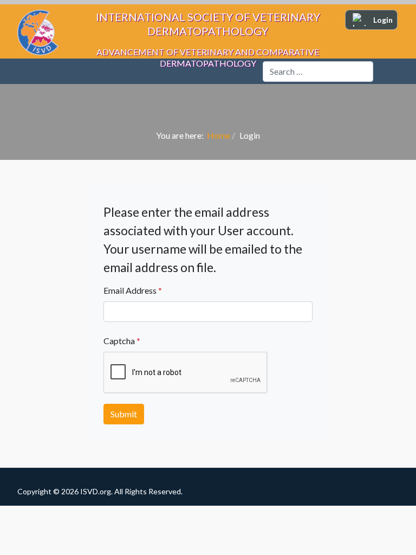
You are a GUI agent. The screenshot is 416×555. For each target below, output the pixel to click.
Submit (123, 414)
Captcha (121, 340)
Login (383, 19)
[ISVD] (30, 71)
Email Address (132, 290)
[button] (386, 72)
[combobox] (318, 71)
